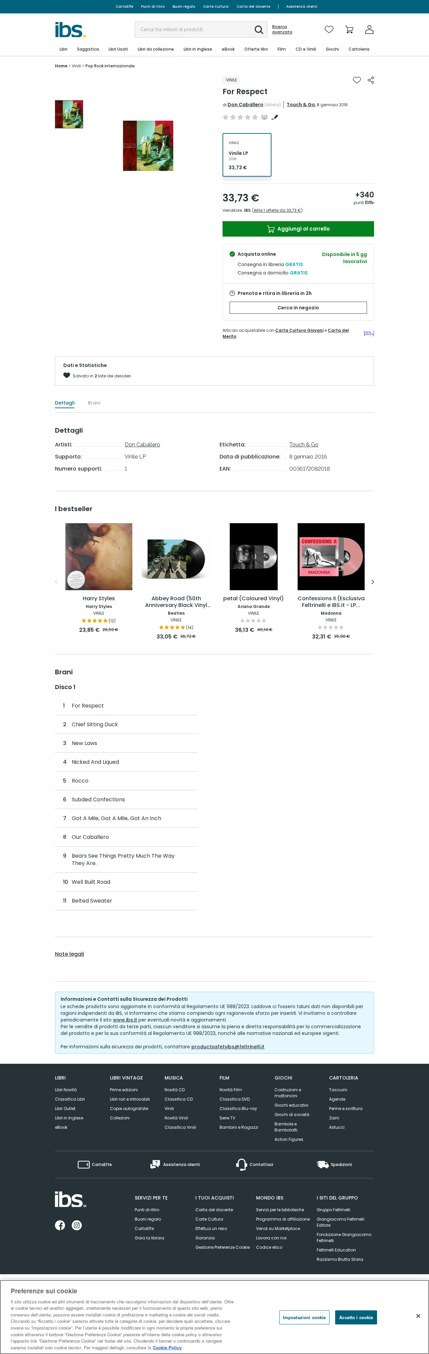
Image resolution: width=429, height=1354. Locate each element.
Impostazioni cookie (304, 1317)
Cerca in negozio (298, 307)
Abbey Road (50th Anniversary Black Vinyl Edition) (176, 602)
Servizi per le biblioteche (280, 1210)
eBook (61, 1127)
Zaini (334, 1118)
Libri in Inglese (69, 1118)
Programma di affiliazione (283, 1219)
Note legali (69, 954)
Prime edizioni (124, 1090)
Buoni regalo (184, 6)
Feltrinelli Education (336, 1250)
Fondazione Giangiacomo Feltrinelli (344, 1237)
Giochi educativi (291, 1105)
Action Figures (288, 1139)
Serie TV (227, 1118)
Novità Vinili (176, 1118)
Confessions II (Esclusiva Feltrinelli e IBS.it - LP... (331, 602)
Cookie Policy (167, 1347)
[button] (259, 29)
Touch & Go (301, 104)
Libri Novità (66, 1090)
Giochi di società (291, 1114)
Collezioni (120, 1118)
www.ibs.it (125, 1020)
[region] (214, 1317)
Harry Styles (99, 598)
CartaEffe (124, 6)
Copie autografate (129, 1108)
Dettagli (64, 402)
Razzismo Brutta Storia (340, 1259)
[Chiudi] (418, 1316)
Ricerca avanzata (282, 29)
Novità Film (231, 1090)
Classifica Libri (70, 1099)
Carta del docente (253, 6)
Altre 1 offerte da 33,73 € (277, 210)
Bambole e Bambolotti (285, 1127)
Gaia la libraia (149, 1238)
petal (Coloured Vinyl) (253, 598)
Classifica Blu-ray (238, 1108)
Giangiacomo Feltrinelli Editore (340, 1222)
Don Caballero (245, 104)
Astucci (337, 1127)
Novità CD (175, 1090)
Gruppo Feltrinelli (333, 1210)
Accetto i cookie (356, 1317)
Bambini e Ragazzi (239, 1127)
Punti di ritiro (153, 6)
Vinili (169, 1108)
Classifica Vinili (180, 1127)
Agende (337, 1099)
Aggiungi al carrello (303, 228)
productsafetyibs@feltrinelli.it (227, 1046)
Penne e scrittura (346, 1108)
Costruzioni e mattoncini (287, 1093)
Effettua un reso (211, 1228)
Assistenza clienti (301, 6)
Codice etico (269, 1247)
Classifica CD (179, 1099)
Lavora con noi (271, 1238)
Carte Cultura (216, 6)
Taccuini (338, 1090)
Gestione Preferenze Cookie (222, 1247)
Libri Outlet (65, 1108)
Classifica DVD (235, 1099)
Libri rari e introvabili (130, 1099)
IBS (247, 210)
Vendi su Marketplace (278, 1228)
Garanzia (205, 1238)
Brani (94, 402)
